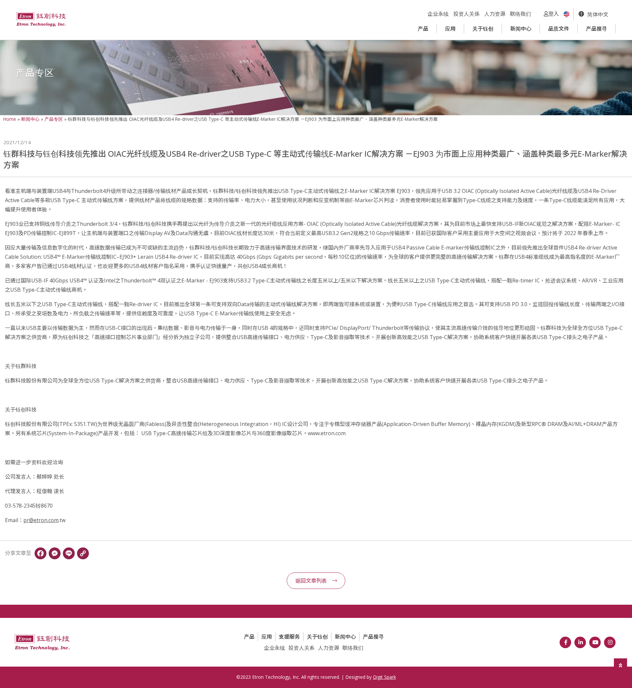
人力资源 (494, 13)
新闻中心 (520, 28)
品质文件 (558, 28)
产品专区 (53, 119)
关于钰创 (482, 28)
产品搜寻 (596, 28)
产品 (423, 28)
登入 (553, 13)
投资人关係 (466, 13)
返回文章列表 (311, 580)
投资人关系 (301, 647)
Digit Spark (384, 677)
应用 (450, 28)
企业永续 (438, 13)
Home (9, 119)
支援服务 (289, 636)
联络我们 (520, 13)
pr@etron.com (41, 520)
